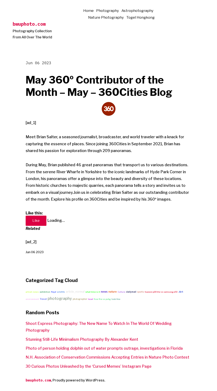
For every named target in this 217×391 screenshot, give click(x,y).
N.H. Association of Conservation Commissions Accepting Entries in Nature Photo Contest (107, 357)
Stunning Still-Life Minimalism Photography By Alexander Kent (82, 339)
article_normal (75, 291)
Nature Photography (106, 17)
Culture (121, 292)
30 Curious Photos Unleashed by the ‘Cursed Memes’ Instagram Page (89, 366)
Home (88, 10)
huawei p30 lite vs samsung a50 (161, 292)
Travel (43, 298)
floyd (53, 292)
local (90, 299)
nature (112, 291)
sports (140, 291)
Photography (107, 10)
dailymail (131, 291)
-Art (180, 291)
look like (115, 299)
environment (32, 299)
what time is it (92, 292)
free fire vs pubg (102, 299)
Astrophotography (137, 10)
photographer (80, 299)
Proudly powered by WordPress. (79, 380)
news (104, 291)
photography (60, 298)
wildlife (61, 292)
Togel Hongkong (140, 17)
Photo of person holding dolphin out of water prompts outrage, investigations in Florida (104, 348)
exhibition (45, 292)
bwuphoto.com (29, 24)
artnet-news (32, 292)
